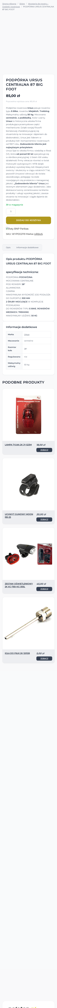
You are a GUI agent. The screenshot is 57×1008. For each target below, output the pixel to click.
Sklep (22, 3)
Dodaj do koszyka (28, 220)
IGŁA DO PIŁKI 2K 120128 (17, 653)
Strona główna (9, 3)
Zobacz (44, 450)
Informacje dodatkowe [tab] (27, 247)
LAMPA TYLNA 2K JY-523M (18, 444)
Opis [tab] (8, 247)
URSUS (38, 234)
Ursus (26, 334)
